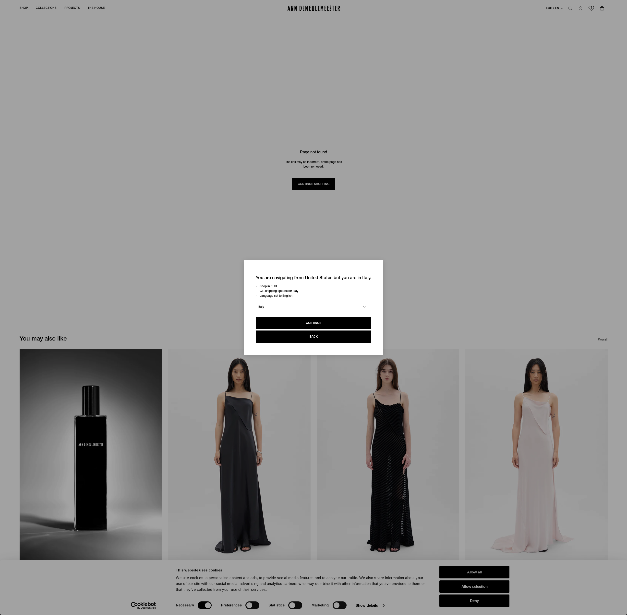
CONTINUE (313, 323)
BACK (314, 336)
